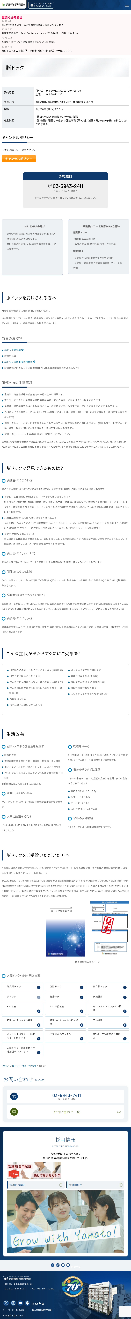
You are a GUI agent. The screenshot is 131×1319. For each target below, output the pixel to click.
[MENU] (126, 5)
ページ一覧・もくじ (16, 1309)
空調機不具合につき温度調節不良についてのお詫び (29, 41)
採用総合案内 (18, 1185)
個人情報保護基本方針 (42, 1309)
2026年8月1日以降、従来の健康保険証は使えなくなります (33, 24)
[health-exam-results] (109, 927)
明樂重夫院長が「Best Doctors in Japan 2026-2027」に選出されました (40, 33)
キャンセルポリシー (18, 158)
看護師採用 (76, 1185)
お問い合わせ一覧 (67, 1111)
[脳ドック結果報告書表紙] (65, 928)
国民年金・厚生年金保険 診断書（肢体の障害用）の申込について (37, 50)
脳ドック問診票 (12, 350)
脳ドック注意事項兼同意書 (18, 361)
